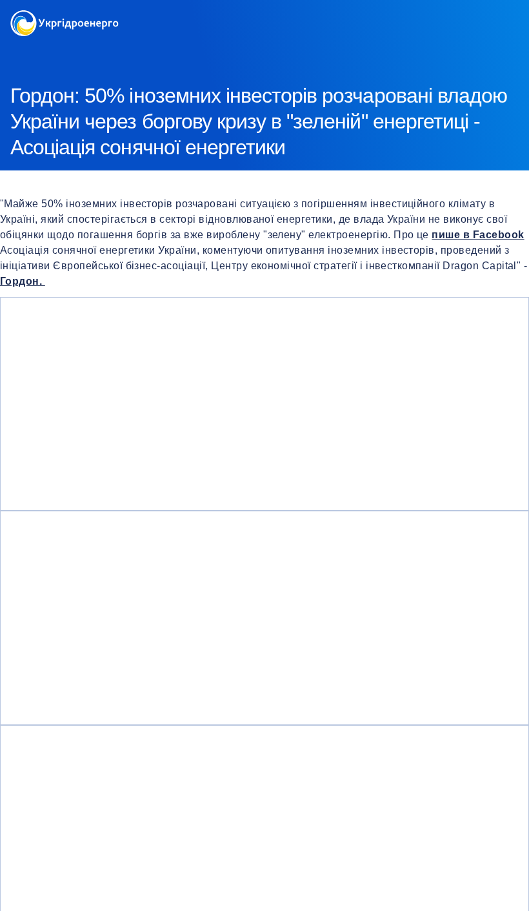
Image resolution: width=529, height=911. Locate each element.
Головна (27, 51)
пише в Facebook (478, 234)
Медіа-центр (80, 51)
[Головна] (64, 17)
